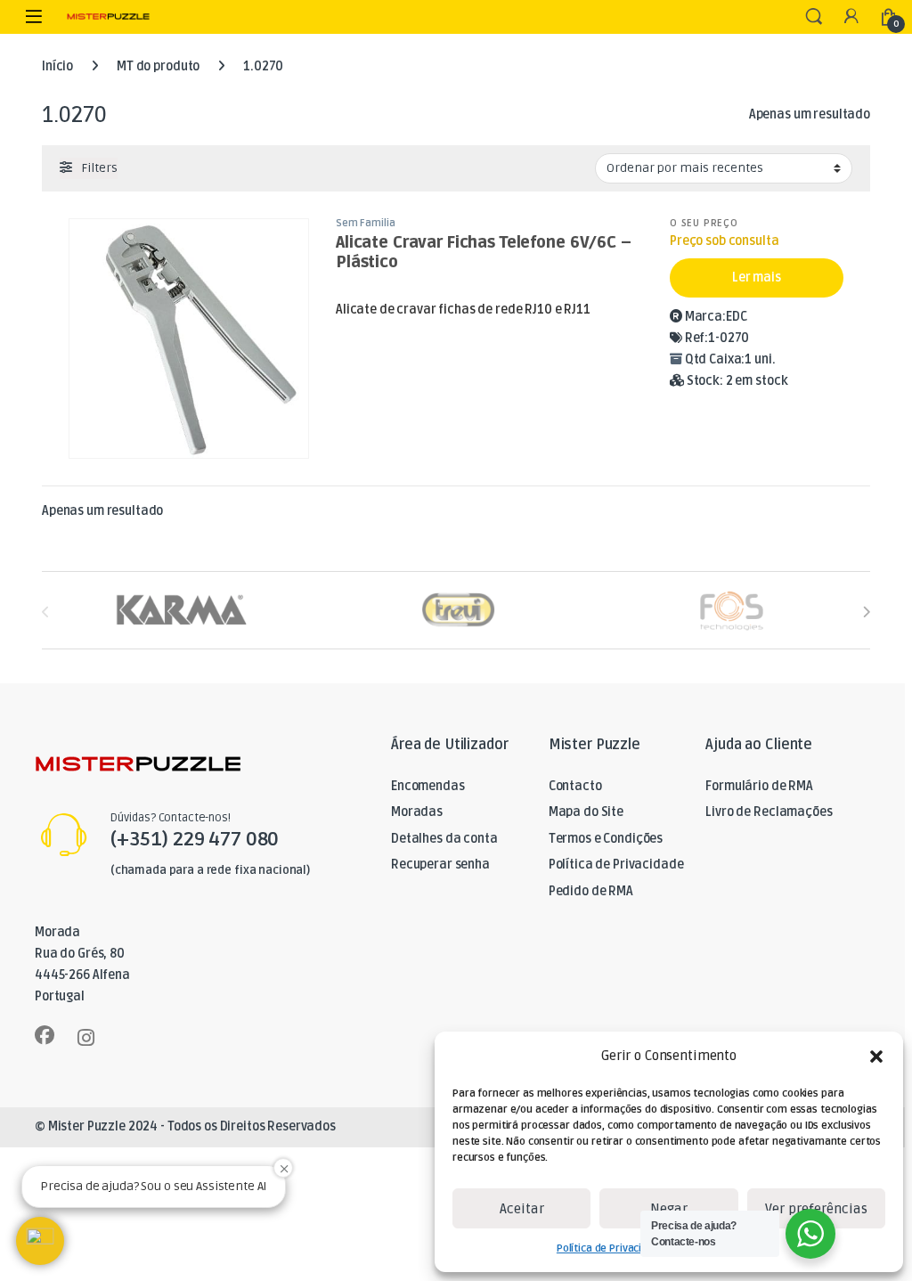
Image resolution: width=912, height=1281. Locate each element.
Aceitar (522, 1209)
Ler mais (756, 277)
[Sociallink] (44, 1035)
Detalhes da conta (444, 838)
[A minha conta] (851, 17)
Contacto (575, 786)
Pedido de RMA (591, 891)
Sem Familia (365, 223)
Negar (669, 1209)
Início (57, 66)
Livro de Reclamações (768, 812)
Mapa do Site (586, 812)
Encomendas (428, 786)
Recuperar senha (440, 864)
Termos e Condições (606, 838)
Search (814, 17)
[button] (876, 1056)
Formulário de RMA (759, 786)
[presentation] (866, 612)
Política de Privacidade (611, 1248)
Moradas (417, 812)
